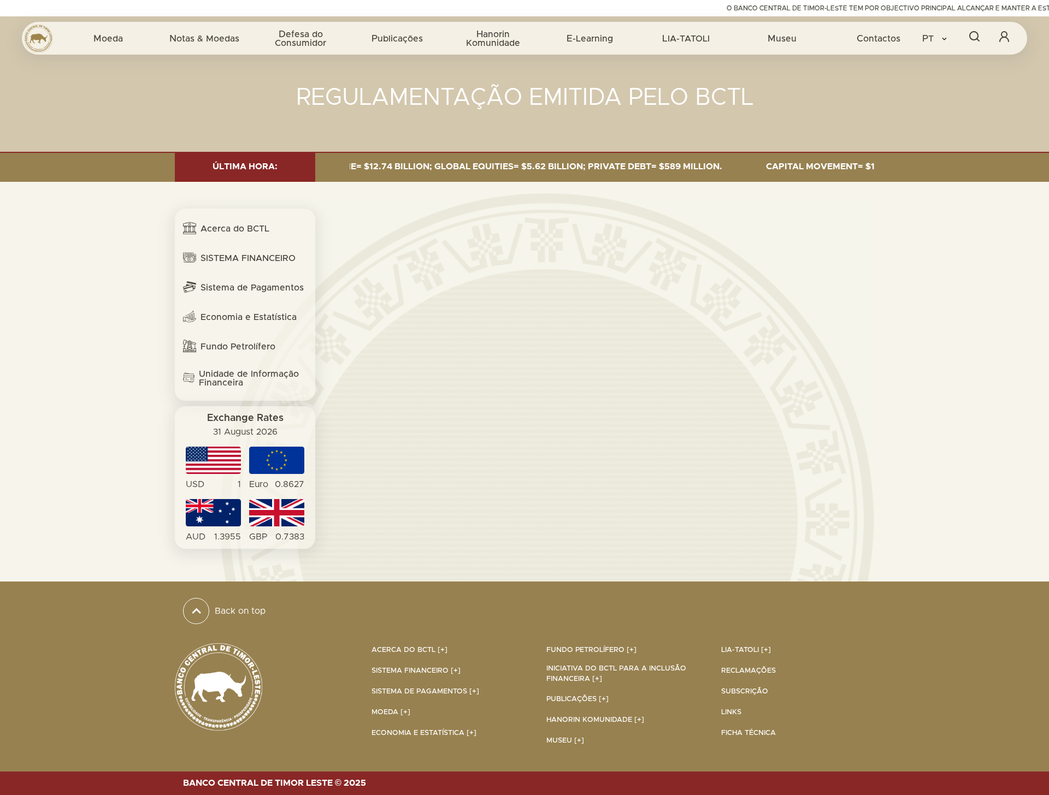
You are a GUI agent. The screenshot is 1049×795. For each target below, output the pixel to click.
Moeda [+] (391, 712)
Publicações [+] (577, 699)
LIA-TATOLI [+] (746, 650)
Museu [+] (565, 740)
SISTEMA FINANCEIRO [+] (416, 670)
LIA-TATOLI (686, 38)
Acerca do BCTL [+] (409, 650)
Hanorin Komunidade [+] (595, 719)
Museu (782, 38)
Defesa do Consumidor (300, 38)
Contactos (878, 38)
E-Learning (590, 38)
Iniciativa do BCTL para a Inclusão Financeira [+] (616, 674)
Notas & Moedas (204, 38)
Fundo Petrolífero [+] (591, 650)
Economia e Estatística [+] (424, 733)
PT (929, 38)
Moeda (108, 38)
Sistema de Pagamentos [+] (425, 691)
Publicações (397, 38)
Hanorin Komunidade (493, 38)
